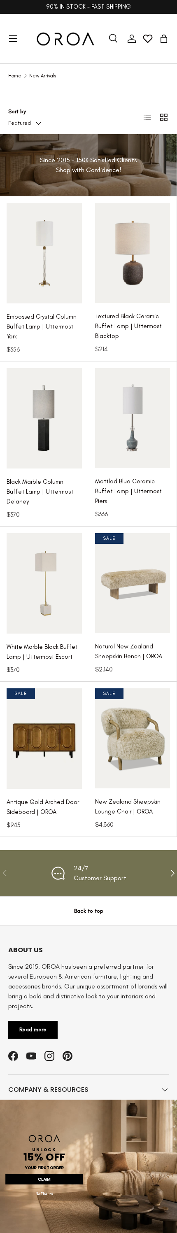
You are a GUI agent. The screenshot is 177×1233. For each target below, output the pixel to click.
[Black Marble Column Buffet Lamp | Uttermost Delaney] (44, 418)
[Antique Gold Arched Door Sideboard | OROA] (44, 738)
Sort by (17, 111)
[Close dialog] (171, 1105)
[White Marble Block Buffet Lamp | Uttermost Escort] (44, 583)
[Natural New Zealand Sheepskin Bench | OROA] (132, 583)
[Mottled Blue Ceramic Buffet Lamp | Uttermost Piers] (132, 418)
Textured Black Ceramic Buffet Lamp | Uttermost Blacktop (128, 326)
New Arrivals (42, 76)
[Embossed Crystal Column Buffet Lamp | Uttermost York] (44, 253)
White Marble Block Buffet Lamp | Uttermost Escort (42, 651)
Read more (33, 1029)
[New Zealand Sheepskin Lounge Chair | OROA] (132, 738)
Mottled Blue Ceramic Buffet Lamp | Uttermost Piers (128, 491)
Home (14, 76)
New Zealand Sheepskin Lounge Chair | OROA (128, 806)
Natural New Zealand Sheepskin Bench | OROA (128, 651)
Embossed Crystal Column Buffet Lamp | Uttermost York (42, 326)
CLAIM (44, 1179)
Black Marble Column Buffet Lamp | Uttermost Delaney (40, 491)
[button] (164, 39)
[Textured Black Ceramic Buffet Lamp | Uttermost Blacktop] (132, 253)
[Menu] (13, 39)
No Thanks (44, 1193)
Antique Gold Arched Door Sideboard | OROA (43, 807)
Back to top (88, 910)
